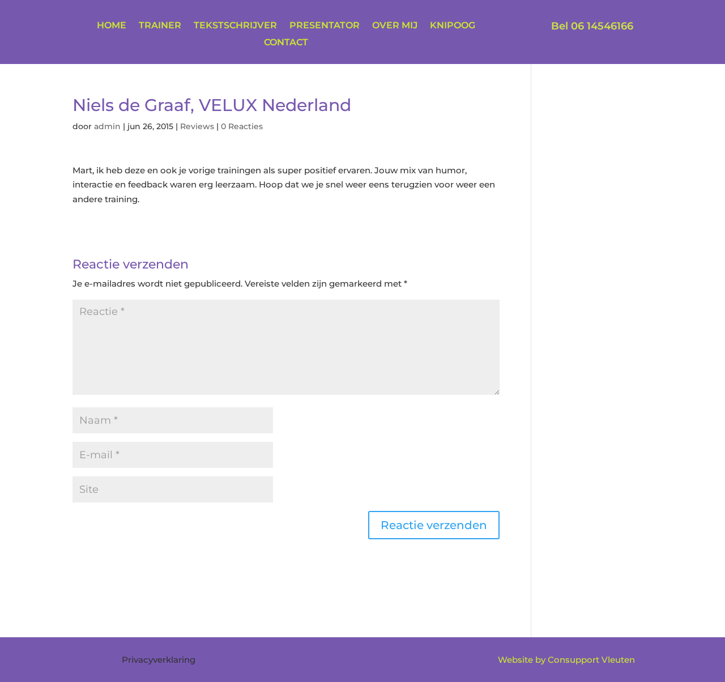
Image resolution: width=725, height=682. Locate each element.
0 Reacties (242, 126)
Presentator (324, 26)
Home (111, 26)
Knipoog (452, 26)
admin (107, 126)
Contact (286, 43)
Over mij (394, 26)
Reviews (197, 126)
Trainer (160, 26)
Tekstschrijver (235, 26)
